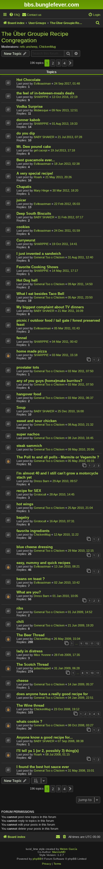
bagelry (22, 517)
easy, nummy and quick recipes (43, 563)
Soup (21, 407)
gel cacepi (40, 150)
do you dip (25, 133)
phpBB (37, 858)
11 (92, 643)
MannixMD (58, 851)
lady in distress (29, 651)
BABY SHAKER (44, 137)
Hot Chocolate (28, 80)
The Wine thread (30, 705)
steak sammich (29, 446)
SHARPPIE (41, 96)
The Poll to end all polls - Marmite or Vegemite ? (57, 457)
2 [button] (53, 63)
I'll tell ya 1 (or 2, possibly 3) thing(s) (47, 751)
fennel (21, 338)
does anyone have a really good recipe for (52, 694)
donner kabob (28, 120)
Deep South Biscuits (33, 213)
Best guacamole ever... (35, 160)
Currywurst (25, 240)
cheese (22, 681)
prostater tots (27, 367)
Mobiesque (41, 110)
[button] (70, 63)
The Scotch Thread (32, 664)
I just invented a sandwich (38, 254)
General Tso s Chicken (49, 257)
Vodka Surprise (29, 106)
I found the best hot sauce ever (42, 767)
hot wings (24, 504)
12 (97, 643)
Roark (38, 177)
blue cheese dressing (34, 547)
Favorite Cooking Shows (37, 267)
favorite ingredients (32, 531)
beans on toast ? (30, 579)
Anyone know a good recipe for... (44, 737)
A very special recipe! (34, 173)
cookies (23, 227)
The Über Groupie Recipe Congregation (34, 37)
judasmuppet (42, 668)
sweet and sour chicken (36, 421)
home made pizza (31, 351)
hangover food (28, 394)
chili (20, 622)
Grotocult (40, 494)
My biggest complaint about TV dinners (50, 307)
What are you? (28, 592)
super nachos (28, 434)
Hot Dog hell (27, 280)
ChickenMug (47, 46)
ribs (19, 608)
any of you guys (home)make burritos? (49, 381)
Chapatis (23, 187)
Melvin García (68, 848)
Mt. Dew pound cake (33, 147)
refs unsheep (28, 46)
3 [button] (59, 63)
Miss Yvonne (42, 654)
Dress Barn (41, 481)
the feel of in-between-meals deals (45, 93)
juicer (21, 200)
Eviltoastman (42, 83)
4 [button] (64, 63)
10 (86, 643)
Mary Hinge (41, 190)
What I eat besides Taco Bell (40, 294)
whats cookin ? (29, 721)
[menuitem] (14, 14)
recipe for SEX (28, 491)
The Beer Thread (30, 635)
